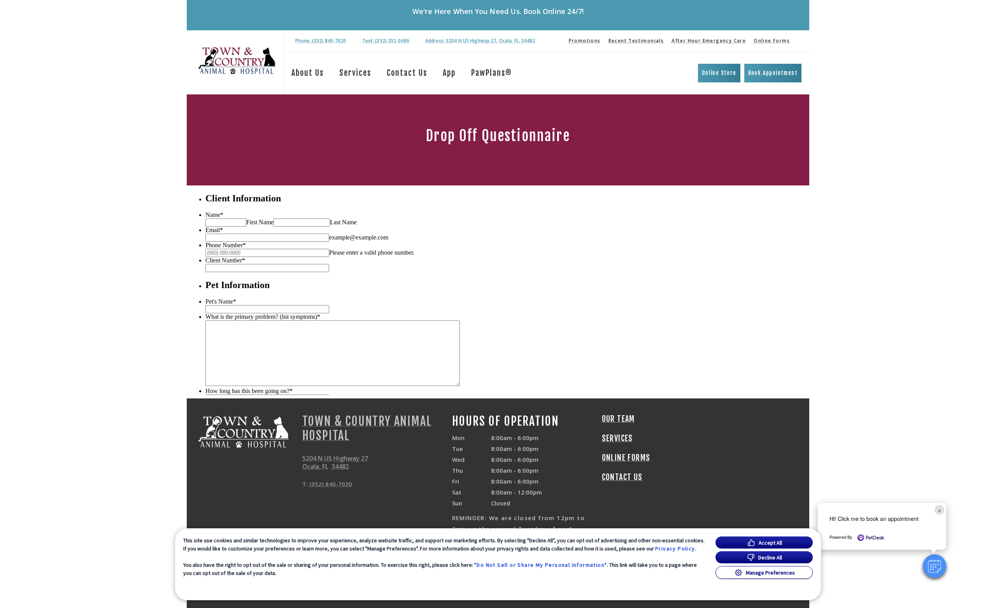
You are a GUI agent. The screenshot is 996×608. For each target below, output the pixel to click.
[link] (236, 61)
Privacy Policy (675, 548)
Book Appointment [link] (773, 73)
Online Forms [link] (772, 40)
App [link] (449, 73)
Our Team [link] (618, 419)
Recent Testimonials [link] (636, 40)
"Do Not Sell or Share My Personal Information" (540, 564)
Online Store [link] (719, 73)
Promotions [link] (585, 40)
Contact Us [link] (407, 73)
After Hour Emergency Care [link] (709, 40)
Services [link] (355, 73)
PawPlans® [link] (491, 73)
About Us (307, 73)
